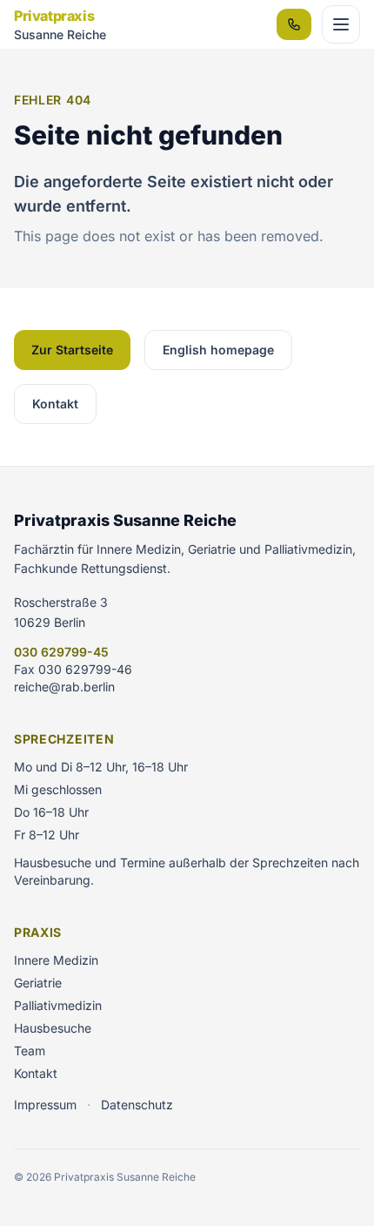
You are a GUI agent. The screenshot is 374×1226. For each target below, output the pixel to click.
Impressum (45, 1104)
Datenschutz (137, 1104)
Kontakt (55, 403)
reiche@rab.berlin (64, 686)
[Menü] (341, 24)
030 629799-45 (61, 651)
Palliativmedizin (58, 1005)
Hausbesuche (52, 1028)
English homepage (218, 349)
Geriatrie (38, 982)
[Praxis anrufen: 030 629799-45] (294, 24)
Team (29, 1050)
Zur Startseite (72, 349)
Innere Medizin (56, 960)
